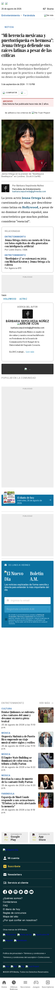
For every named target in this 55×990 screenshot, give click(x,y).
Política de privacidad (12, 953)
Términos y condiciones (33, 953)
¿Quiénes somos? (12, 898)
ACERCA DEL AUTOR (27, 307)
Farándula (29, 15)
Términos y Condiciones (25, 616)
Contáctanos (10, 902)
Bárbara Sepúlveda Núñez (27, 321)
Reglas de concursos (14, 913)
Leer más (30, 351)
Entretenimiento (10, 15)
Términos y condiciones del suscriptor (19, 957)
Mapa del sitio (10, 916)
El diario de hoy (11, 909)
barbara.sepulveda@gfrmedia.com (29, 191)
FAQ (5, 905)
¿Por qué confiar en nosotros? (20, 920)
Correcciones (44, 957)
